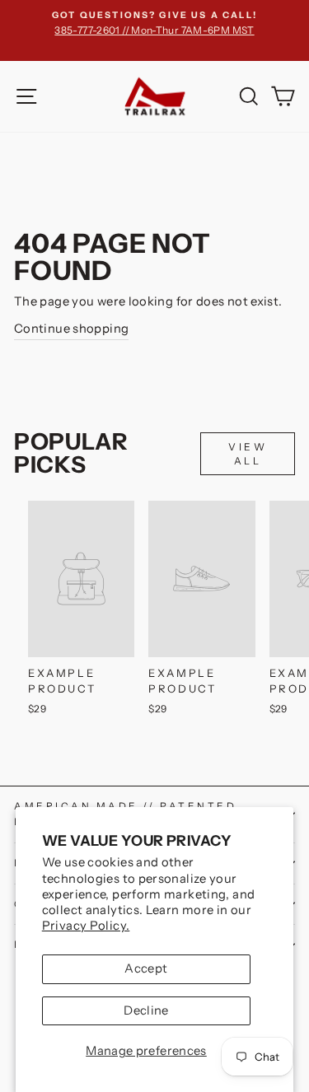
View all (247, 454)
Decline (146, 1010)
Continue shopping (71, 328)
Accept (145, 968)
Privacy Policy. (86, 925)
